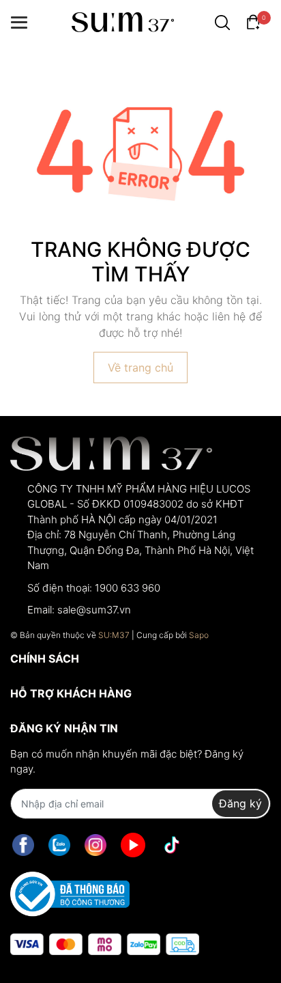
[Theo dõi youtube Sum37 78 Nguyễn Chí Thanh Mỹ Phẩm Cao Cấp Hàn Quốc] (133, 845)
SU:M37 (114, 635)
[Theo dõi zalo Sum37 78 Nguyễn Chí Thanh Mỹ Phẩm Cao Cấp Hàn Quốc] (59, 845)
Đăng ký (240, 803)
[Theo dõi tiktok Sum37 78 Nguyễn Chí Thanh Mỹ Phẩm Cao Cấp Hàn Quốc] (172, 845)
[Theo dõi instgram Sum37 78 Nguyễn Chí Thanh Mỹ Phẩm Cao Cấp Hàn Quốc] (95, 845)
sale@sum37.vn (94, 609)
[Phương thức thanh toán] (104, 944)
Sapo (199, 635)
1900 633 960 (127, 587)
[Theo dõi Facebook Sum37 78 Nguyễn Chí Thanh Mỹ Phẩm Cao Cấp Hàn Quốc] (23, 845)
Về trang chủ (140, 367)
